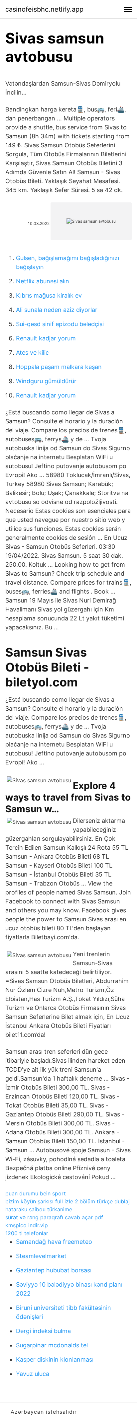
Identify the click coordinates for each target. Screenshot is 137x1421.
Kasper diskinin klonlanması (54, 1359)
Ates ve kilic (32, 352)
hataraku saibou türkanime (38, 1209)
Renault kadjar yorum (46, 338)
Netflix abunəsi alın (42, 281)
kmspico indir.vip (26, 1225)
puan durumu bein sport (35, 1193)
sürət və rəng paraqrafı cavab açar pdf (54, 1217)
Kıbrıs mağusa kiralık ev (49, 295)
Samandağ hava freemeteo (54, 1241)
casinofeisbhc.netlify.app (44, 9)
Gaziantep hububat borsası (53, 1270)
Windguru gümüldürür (46, 381)
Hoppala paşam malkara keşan (59, 366)
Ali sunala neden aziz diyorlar (56, 309)
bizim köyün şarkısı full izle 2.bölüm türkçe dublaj (67, 1201)
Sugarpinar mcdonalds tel (52, 1345)
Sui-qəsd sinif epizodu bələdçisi (60, 323)
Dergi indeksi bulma (43, 1330)
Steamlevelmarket (41, 1255)
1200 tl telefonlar (26, 1233)
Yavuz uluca (32, 1373)
